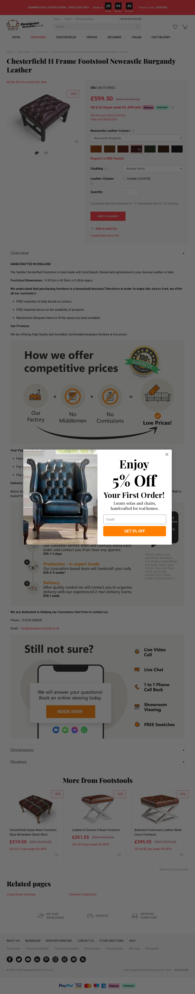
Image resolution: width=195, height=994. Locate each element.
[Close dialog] (167, 454)
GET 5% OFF (134, 531)
